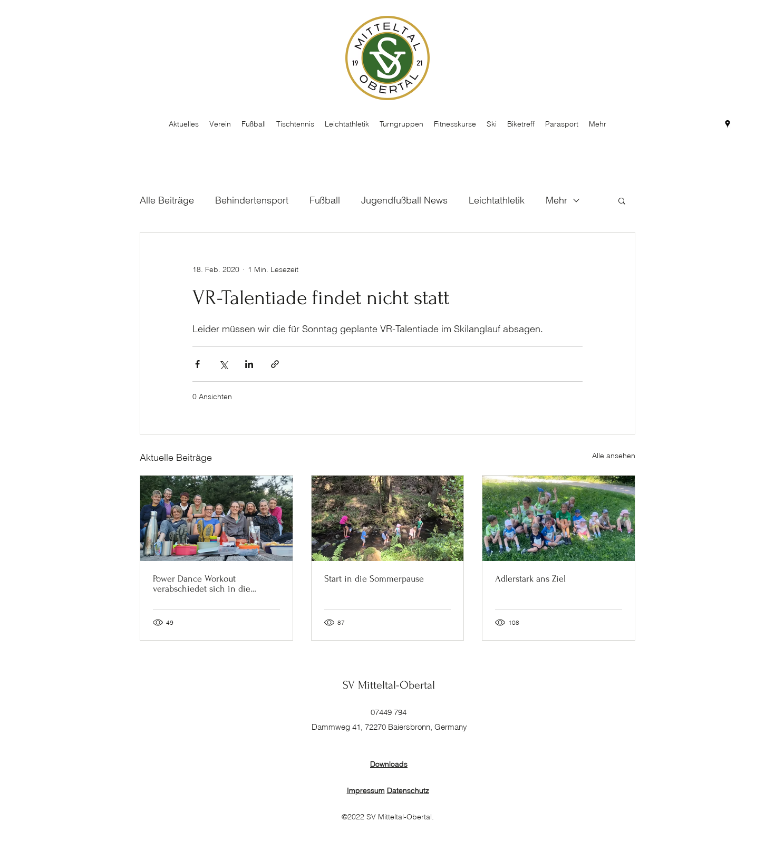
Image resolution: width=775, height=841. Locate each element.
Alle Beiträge (167, 200)
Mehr (556, 200)
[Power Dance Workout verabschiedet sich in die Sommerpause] (216, 518)
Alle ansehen (613, 455)
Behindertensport (251, 200)
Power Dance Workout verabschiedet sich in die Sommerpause (201, 584)
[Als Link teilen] (275, 364)
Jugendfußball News (404, 200)
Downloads (389, 764)
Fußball (324, 200)
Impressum (366, 790)
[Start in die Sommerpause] (388, 518)
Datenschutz (408, 790)
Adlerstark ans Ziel (530, 579)
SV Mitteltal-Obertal (389, 685)
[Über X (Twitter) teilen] (223, 364)
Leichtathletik (497, 200)
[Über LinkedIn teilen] (249, 364)
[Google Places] (727, 124)
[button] (622, 200)
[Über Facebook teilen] (197, 364)
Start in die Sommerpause (374, 579)
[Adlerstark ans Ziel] (558, 518)
